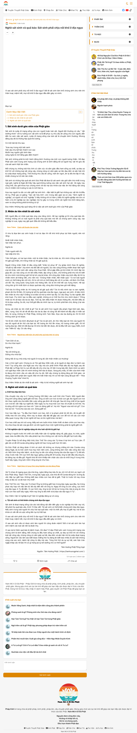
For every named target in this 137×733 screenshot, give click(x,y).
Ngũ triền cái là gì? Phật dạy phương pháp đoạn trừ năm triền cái (39, 625)
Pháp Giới (12, 23)
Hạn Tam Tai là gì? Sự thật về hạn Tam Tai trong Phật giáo (36, 619)
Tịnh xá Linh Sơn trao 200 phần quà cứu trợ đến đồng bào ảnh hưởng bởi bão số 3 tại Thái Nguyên (114, 179)
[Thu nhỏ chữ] (7, 33)
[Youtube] (127, 10)
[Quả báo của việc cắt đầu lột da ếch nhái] (7, 655)
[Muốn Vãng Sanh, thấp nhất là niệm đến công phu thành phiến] (7, 609)
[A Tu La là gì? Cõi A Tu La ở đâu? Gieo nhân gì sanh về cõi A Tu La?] (7, 648)
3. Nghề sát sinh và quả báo (19, 120)
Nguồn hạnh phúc (105, 105)
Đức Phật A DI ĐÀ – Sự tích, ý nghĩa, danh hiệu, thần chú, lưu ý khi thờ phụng (112, 78)
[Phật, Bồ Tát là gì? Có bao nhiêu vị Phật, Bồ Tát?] (93, 65)
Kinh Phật (37, 10)
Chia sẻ (73, 561)
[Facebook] (123, 10)
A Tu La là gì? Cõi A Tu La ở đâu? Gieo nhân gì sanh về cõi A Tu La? (39, 645)
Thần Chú (62, 10)
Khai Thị (74, 10)
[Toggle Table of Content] (79, 112)
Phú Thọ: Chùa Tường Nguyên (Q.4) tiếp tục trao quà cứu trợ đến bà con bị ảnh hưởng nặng (113, 171)
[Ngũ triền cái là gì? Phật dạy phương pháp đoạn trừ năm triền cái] (7, 629)
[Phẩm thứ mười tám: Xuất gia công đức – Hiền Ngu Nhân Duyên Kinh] (7, 642)
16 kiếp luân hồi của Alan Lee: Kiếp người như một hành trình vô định (41, 632)
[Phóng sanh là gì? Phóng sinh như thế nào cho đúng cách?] (7, 615)
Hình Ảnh (109, 10)
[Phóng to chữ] (13, 33)
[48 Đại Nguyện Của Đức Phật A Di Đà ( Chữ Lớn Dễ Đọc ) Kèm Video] (93, 59)
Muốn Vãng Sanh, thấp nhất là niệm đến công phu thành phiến (37, 605)
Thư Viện (86, 10)
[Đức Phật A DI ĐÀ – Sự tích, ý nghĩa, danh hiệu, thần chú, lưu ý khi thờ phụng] (93, 79)
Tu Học (97, 10)
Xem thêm (96, 85)
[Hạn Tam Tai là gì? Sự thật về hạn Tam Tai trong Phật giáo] (7, 622)
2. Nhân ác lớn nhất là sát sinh (20, 118)
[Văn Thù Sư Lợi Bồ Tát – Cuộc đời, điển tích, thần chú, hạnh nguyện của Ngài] (93, 72)
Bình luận (43, 561)
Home (10, 20)
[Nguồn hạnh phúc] (93, 109)
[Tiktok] (130, 10)
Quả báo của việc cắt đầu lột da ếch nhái (28, 652)
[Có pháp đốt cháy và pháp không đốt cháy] (93, 102)
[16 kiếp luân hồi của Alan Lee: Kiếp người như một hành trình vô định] (7, 635)
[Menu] (131, 3)
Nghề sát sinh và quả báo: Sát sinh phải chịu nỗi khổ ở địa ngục (37, 20)
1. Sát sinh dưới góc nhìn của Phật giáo (23, 115)
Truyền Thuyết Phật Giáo (18, 10)
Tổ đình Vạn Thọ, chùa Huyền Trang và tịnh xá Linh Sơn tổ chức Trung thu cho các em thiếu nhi (114, 114)
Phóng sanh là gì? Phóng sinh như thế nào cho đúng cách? (36, 612)
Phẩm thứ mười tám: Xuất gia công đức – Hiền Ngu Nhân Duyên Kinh (40, 639)
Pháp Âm (50, 10)
